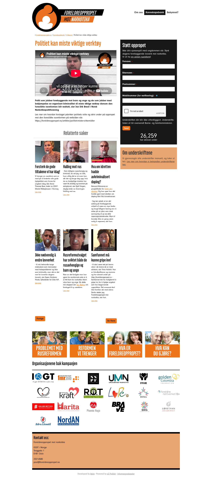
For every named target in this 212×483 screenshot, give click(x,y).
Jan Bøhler (81, 285)
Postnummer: (129, 84)
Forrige (40, 318)
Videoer (69, 35)
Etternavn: (127, 72)
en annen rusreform (140, 57)
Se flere (111, 320)
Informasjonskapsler (126, 474)
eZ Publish (111, 474)
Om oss (138, 12)
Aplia (92, 474)
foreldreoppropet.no (43, 35)
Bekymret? (172, 12)
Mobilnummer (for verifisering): (138, 95)
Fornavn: (127, 61)
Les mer (38, 192)
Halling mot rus (72, 166)
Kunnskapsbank (155, 12)
